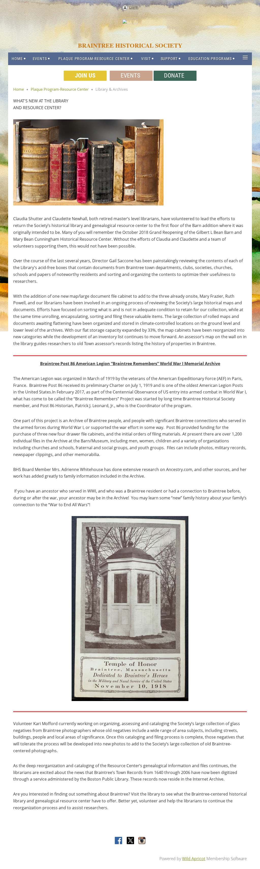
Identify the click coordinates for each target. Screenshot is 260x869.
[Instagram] (142, 841)
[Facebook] (119, 841)
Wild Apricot (193, 858)
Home (18, 89)
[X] (130, 841)
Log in (133, 7)
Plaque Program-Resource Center (60, 89)
